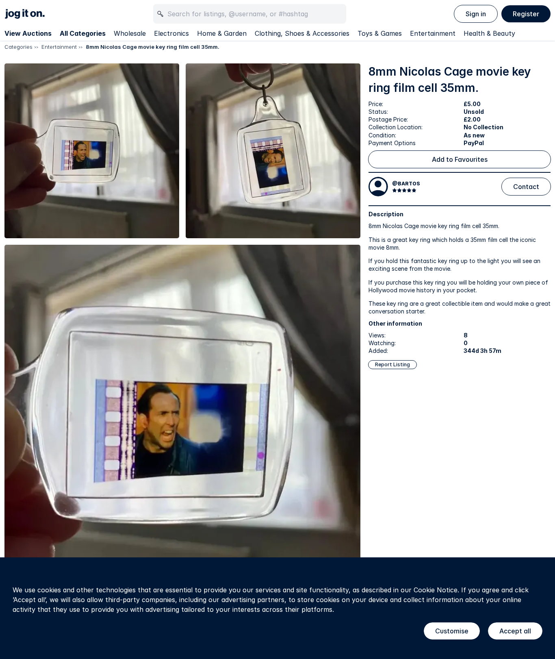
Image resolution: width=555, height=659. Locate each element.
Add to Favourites (460, 159)
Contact (526, 187)
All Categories (83, 33)
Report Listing (392, 364)
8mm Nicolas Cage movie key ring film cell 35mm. (152, 46)
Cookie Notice (435, 590)
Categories (18, 46)
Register (526, 14)
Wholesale (130, 33)
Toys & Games (380, 33)
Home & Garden (222, 33)
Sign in (476, 14)
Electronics (171, 33)
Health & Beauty (489, 33)
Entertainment (432, 33)
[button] (91, 150)
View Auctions (28, 33)
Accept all (515, 631)
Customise (451, 631)
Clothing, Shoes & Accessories (302, 33)
